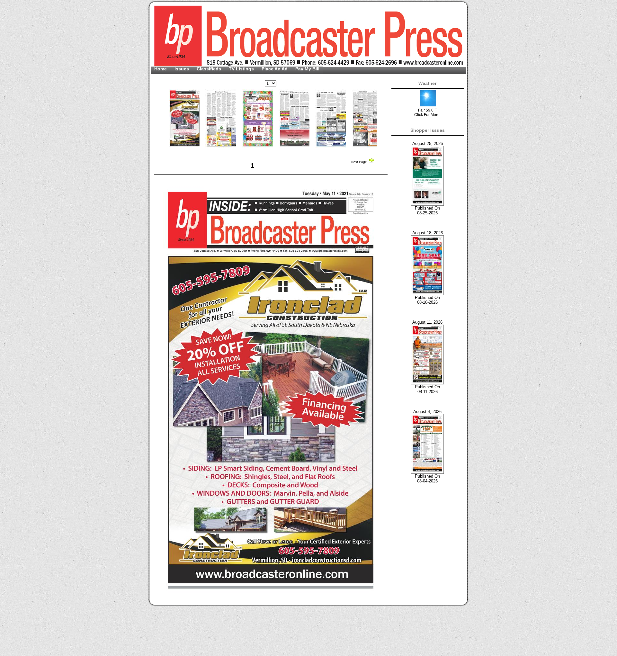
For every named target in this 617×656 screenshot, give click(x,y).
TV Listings (242, 68)
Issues (182, 68)
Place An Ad (275, 68)
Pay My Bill (307, 68)
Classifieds (209, 68)
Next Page (359, 162)
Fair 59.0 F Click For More (427, 112)
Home (161, 68)
